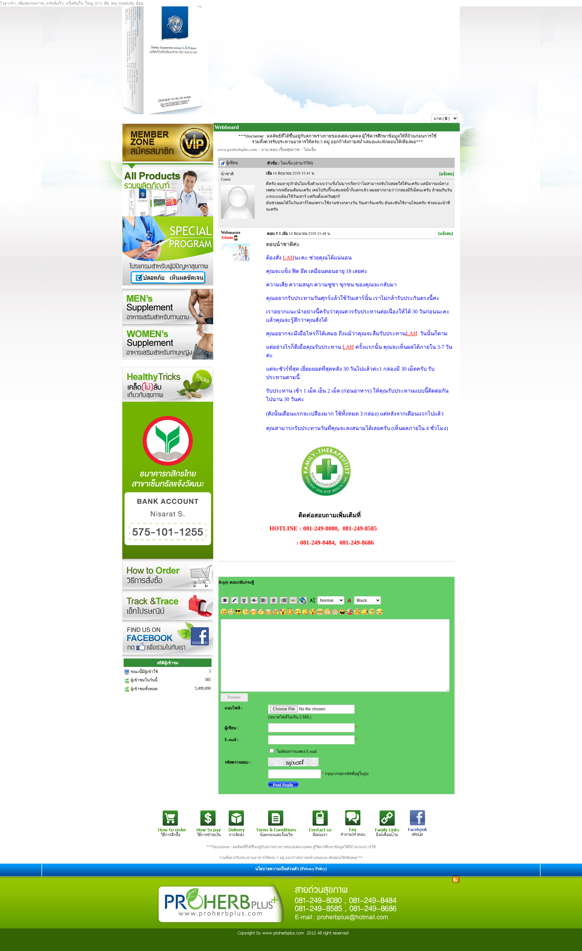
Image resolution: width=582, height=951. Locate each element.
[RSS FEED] (456, 879)
